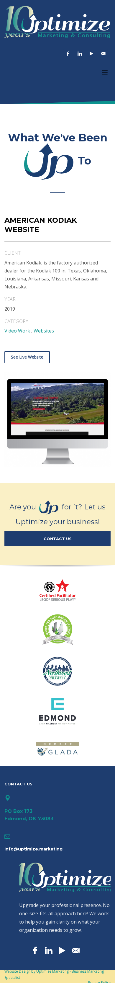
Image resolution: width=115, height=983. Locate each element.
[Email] (103, 53)
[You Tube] (91, 53)
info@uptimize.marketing (33, 849)
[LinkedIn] (79, 53)
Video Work (17, 330)
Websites (44, 330)
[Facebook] (67, 53)
